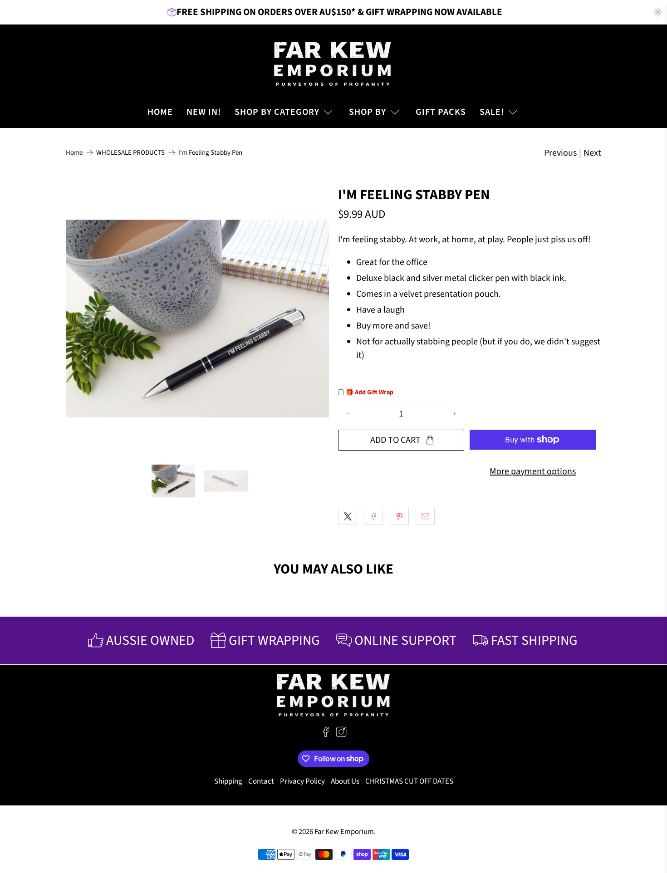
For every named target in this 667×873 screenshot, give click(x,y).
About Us (345, 781)
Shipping (228, 781)
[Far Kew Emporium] (333, 63)
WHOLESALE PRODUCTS (130, 152)
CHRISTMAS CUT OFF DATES (409, 781)
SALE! (492, 112)
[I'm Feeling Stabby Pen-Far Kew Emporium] (197, 318)
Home (74, 152)
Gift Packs (441, 112)
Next (592, 153)
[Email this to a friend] (425, 516)
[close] (657, 12)
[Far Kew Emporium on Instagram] (341, 735)
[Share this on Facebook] (373, 516)
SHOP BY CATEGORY (277, 112)
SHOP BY (367, 112)
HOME (160, 112)
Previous (560, 153)
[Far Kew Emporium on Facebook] (325, 735)
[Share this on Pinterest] (399, 516)
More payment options (533, 471)
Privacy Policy (302, 781)
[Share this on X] (347, 516)
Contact (261, 781)
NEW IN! (203, 112)
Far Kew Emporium (344, 831)
